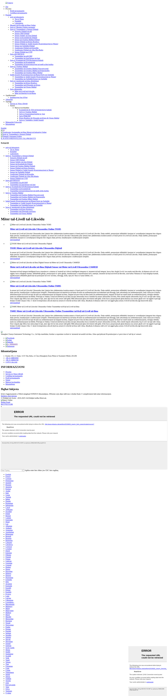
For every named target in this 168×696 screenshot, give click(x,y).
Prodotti (8, 15)
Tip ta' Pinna (19, 19)
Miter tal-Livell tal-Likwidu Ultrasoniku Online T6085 (35, 286)
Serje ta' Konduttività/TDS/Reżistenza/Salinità (26, 60)
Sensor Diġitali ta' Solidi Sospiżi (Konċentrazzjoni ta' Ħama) (36, 44)
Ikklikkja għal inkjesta (9, 396)
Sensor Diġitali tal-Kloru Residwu (27, 42)
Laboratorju (19, 23)
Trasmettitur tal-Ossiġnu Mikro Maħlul (28, 73)
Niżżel (7, 380)
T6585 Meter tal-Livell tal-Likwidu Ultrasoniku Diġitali (36, 248)
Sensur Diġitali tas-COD (23, 52)
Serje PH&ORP (25, 116)
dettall (18, 240)
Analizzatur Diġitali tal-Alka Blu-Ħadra (29, 50)
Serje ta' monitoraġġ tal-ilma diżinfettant (24, 81)
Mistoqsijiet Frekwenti (13, 122)
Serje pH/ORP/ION (17, 54)
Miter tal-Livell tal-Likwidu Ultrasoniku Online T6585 (35, 229)
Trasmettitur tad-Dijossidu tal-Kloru (27, 85)
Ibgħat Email (5, 402)
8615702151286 (7, 404)
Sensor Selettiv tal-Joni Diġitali (26, 36)
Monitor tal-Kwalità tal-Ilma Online (23, 25)
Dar (6, 7)
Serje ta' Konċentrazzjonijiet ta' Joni (32, 114)
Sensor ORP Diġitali (22, 33)
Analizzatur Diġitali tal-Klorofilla (27, 48)
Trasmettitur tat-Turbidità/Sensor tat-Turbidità (31, 79)
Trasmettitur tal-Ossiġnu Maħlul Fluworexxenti (31, 69)
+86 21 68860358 (11, 360)
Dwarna (8, 372)
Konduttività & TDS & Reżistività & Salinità (35, 110)
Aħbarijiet (9, 99)
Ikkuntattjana (10, 124)
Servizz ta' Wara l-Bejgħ (19, 104)
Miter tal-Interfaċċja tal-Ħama (25, 93)
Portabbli (18, 21)
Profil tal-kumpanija (17, 11)
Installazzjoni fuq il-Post (18, 97)
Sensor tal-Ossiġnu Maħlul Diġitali (27, 40)
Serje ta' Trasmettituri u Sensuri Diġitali (24, 29)
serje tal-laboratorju (17, 17)
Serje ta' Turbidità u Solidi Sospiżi (31, 120)
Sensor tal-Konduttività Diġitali (26, 38)
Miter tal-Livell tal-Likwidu (24, 91)
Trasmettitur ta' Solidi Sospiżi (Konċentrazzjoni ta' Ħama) (35, 77)
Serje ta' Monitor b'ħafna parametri (22, 27)
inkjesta (13, 240)
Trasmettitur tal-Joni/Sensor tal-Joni (27, 58)
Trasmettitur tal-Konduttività (25, 62)
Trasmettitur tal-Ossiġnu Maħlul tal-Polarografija (32, 71)
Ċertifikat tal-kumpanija (18, 13)
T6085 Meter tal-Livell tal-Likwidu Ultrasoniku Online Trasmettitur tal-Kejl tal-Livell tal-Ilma (54, 311)
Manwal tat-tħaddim (12, 382)
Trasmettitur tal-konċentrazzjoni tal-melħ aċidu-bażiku (34, 64)
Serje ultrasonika (16, 89)
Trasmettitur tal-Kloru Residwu (26, 83)
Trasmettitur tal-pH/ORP (23, 56)
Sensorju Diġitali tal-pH (23, 31)
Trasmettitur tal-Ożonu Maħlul (25, 87)
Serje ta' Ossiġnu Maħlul (19, 66)
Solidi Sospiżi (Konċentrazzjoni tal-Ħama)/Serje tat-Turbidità (32, 75)
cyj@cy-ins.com (11, 362)
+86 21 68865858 (11, 358)
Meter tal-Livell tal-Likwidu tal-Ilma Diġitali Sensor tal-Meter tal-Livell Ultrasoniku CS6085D (54, 267)
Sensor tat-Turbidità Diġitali (25, 46)
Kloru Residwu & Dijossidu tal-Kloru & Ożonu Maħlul (39, 118)
